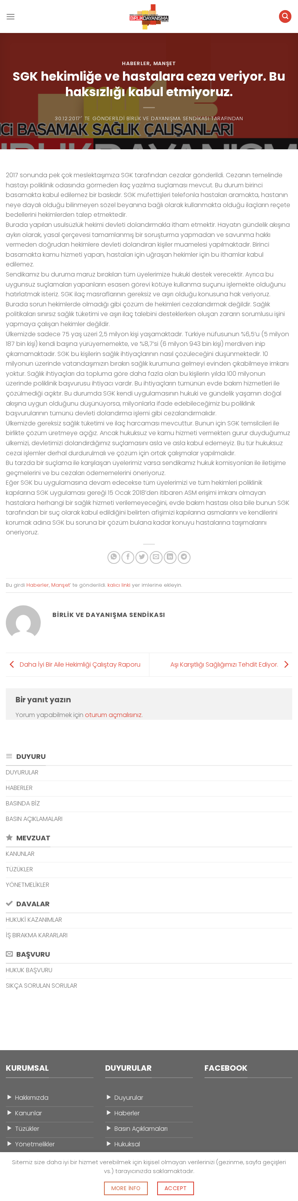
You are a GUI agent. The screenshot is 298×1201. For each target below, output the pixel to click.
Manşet (164, 63)
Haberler (136, 63)
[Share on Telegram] (184, 557)
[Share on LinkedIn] (170, 557)
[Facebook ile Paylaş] (127, 557)
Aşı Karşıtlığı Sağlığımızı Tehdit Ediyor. (225, 664)
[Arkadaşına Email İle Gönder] (156, 557)
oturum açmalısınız (113, 714)
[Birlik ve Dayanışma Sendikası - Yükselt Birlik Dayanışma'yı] (149, 17)
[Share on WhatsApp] (113, 557)
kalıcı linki (118, 585)
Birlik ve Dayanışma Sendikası (168, 118)
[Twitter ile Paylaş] (141, 557)
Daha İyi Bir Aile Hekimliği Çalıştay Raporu (79, 664)
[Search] (285, 16)
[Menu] (10, 16)
